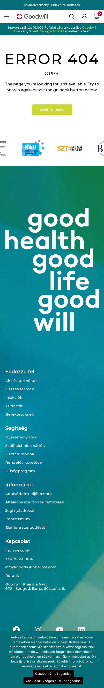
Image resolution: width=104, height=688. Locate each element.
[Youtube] (60, 630)
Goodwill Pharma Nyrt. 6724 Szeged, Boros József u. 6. (35, 586)
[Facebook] (16, 630)
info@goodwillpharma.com (31, 567)
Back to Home (52, 110)
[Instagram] (38, 630)
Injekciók (13, 397)
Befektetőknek (19, 414)
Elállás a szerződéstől (26, 527)
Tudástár (14, 406)
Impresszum (17, 519)
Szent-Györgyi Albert (45, 31)
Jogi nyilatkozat (20, 510)
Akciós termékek (21, 380)
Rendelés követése (23, 462)
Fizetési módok (19, 454)
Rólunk (12, 575)
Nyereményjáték (21, 437)
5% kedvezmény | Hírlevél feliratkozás (52, 5)
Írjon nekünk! (17, 550)
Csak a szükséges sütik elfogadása (53, 681)
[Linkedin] (81, 630)
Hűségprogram (20, 471)
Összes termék (19, 389)
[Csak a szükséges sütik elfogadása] (98, 659)
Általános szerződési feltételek (34, 502)
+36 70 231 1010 (19, 558)
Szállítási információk (25, 445)
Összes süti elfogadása (53, 673)
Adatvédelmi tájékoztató (28, 493)
